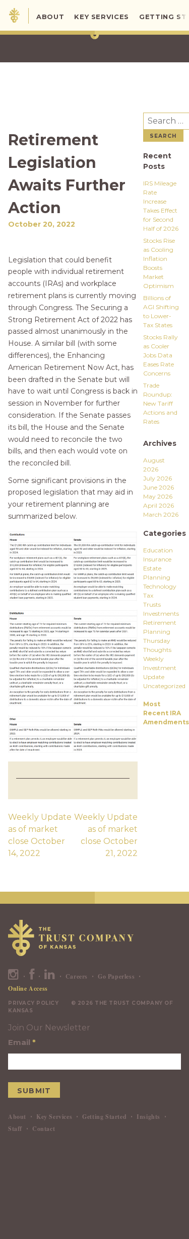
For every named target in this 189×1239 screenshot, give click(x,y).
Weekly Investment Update (159, 668)
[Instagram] (13, 976)
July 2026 (157, 478)
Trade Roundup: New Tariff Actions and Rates (160, 403)
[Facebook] (32, 976)
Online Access (28, 988)
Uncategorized (164, 686)
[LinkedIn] (49, 976)
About (50, 17)
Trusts (152, 604)
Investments (161, 613)
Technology (159, 586)
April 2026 (158, 505)
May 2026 (157, 496)
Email (22, 1042)
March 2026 (160, 514)
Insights (148, 1116)
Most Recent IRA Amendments (166, 713)
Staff (15, 1128)
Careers (77, 976)
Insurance (157, 559)
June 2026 (158, 487)
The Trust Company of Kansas (14, 15)
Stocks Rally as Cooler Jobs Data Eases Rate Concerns (160, 355)
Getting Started (104, 1116)
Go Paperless (116, 976)
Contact (43, 1128)
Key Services (101, 17)
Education (158, 550)
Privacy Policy (33, 1003)
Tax (148, 595)
